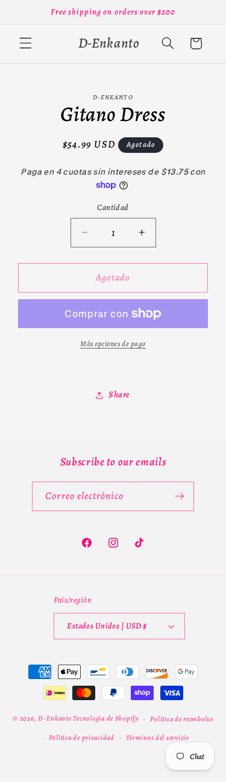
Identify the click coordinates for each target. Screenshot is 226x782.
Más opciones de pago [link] (113, 343)
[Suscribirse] (179, 496)
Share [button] (119, 394)
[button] (25, 43)
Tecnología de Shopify (105, 719)
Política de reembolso (181, 719)
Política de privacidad (82, 737)
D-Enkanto (55, 719)
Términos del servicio (157, 737)
